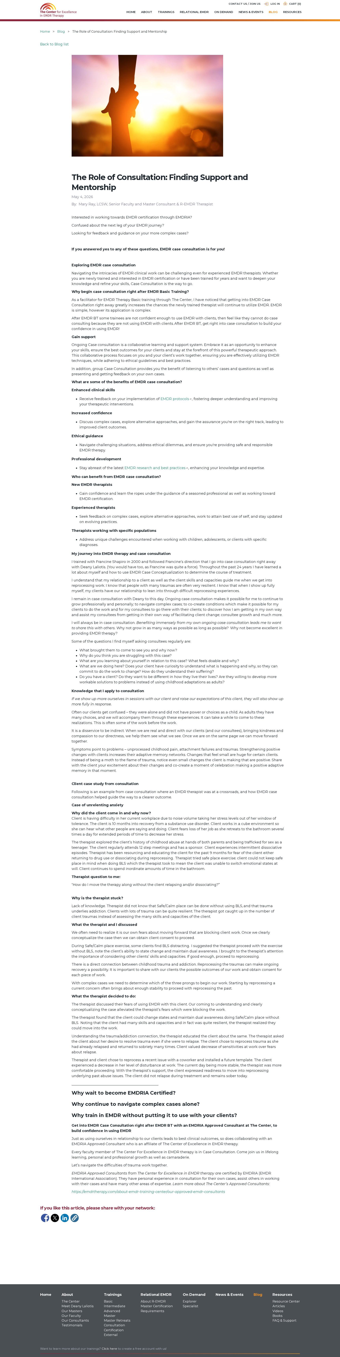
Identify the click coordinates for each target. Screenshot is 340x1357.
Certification (114, 1330)
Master (109, 1316)
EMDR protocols (175, 399)
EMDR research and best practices (155, 468)
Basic (108, 1301)
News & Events (251, 12)
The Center (71, 1301)
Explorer (190, 1301)
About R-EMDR (153, 1301)
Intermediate (114, 1306)
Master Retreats (117, 1320)
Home (131, 12)
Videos (278, 1311)
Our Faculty (71, 1316)
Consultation (114, 1325)
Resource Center (286, 1301)
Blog (273, 12)
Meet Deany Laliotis (78, 1306)
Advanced (112, 1311)
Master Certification (157, 1306)
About (146, 12)
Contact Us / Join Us (245, 3)
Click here (109, 1349)
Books (278, 1316)
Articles (279, 1306)
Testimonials (72, 1325)
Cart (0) (295, 3)
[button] (74, 1218)
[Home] (58, 5)
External (111, 1335)
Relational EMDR (194, 12)
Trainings (166, 12)
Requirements (152, 1311)
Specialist (190, 1306)
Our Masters (72, 1311)
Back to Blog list (54, 44)
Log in (275, 3)
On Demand (223, 12)
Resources (292, 12)
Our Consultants (75, 1320)
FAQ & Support (285, 1320)
